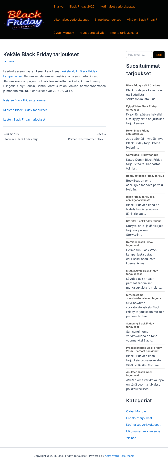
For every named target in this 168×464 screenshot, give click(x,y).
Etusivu (58, 6)
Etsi (159, 55)
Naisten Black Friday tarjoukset (25, 100)
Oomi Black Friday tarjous (142, 154)
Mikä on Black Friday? (142, 19)
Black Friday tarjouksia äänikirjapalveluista (140, 198)
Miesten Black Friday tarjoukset (25, 110)
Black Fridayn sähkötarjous (143, 85)
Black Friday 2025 (81, 6)
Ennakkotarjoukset (108, 19)
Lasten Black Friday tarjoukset (24, 119)
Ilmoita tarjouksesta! (124, 32)
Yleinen (131, 438)
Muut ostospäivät (92, 32)
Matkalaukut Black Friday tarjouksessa (142, 272)
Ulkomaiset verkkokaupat (71, 19)
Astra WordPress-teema (119, 455)
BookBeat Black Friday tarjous (145, 175)
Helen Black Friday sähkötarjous (137, 132)
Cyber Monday (63, 32)
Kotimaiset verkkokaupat (117, 6)
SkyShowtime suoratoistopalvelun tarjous (143, 296)
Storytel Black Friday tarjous (143, 221)
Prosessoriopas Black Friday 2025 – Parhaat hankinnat (144, 349)
